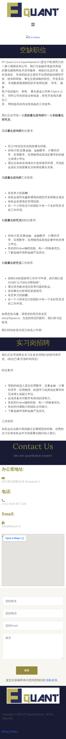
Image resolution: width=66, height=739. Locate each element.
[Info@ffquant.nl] (3, 522)
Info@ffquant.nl (11, 526)
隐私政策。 (53, 680)
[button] (33, 24)
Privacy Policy (10, 731)
